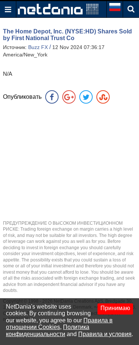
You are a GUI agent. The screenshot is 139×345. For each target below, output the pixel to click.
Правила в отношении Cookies (59, 323)
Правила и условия (105, 334)
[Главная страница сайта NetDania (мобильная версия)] (58, 9)
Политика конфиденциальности (47, 330)
